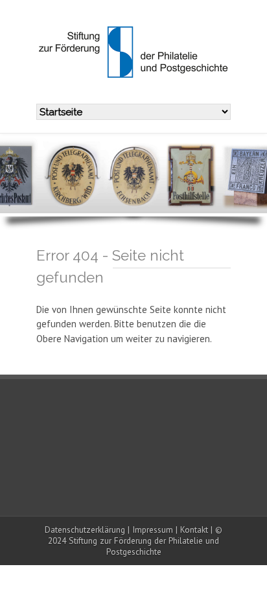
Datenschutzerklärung (85, 529)
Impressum (152, 529)
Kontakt (194, 529)
